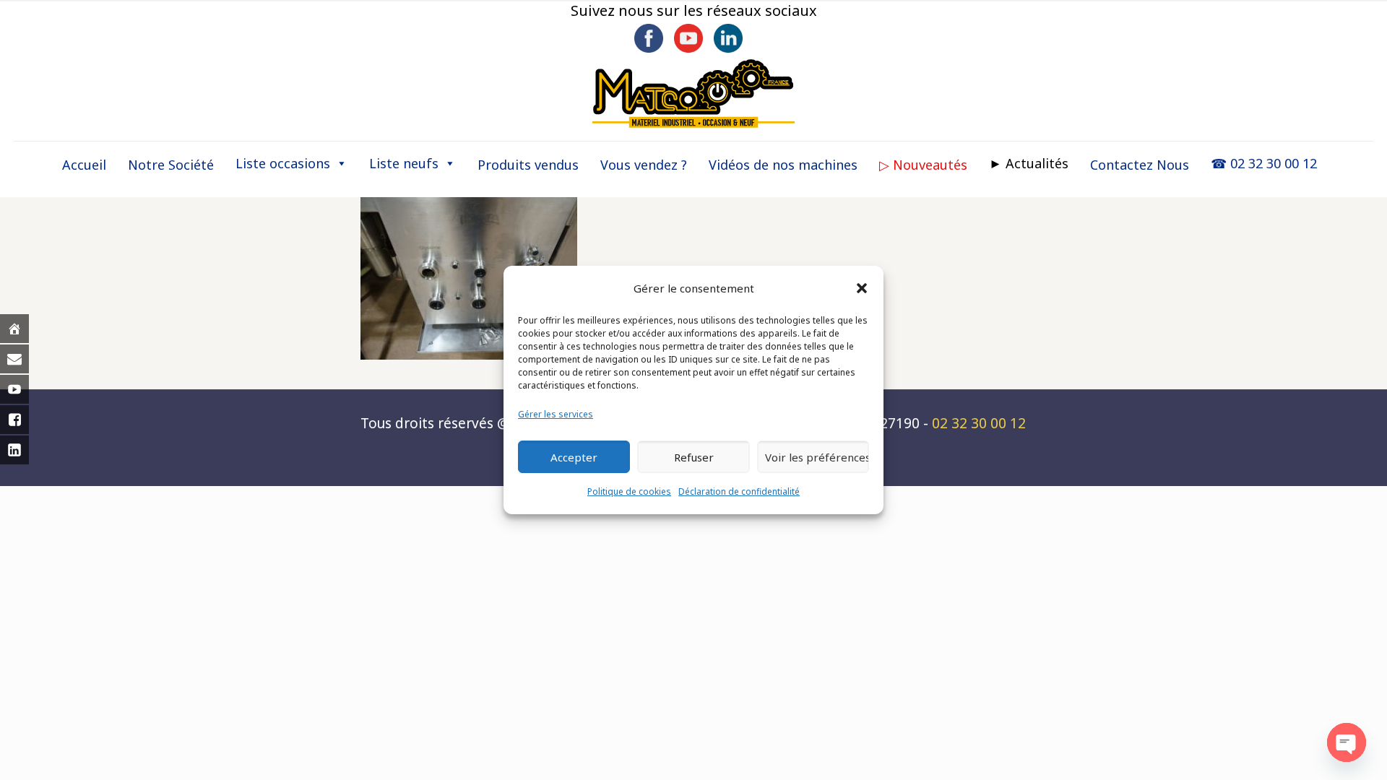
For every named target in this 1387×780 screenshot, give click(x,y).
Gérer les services (555, 414)
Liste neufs (403, 163)
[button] (862, 288)
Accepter (573, 457)
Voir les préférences (817, 457)
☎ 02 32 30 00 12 (1264, 163)
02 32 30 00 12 (979, 423)
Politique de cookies (629, 491)
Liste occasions (283, 163)
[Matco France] (693, 94)
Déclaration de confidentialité (739, 491)
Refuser (694, 457)
